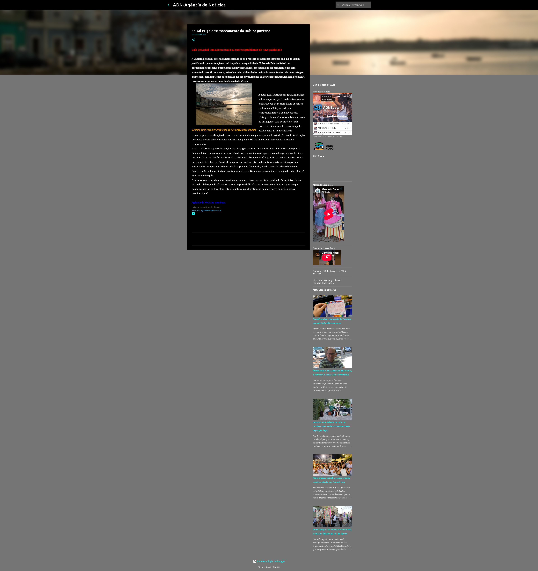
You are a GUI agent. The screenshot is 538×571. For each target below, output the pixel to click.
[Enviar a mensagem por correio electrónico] (193, 214)
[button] (193, 40)
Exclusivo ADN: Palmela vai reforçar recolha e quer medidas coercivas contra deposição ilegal (331, 426)
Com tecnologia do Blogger (271, 561)
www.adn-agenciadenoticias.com (206, 210)
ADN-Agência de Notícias (199, 4)
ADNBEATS (318, 136)
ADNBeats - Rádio (334, 136)
